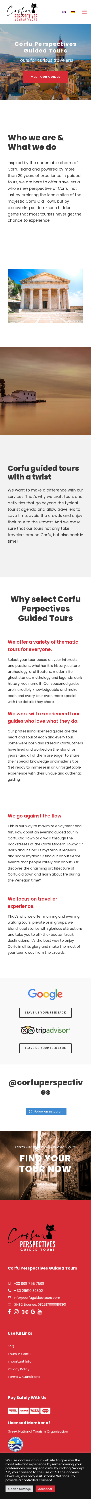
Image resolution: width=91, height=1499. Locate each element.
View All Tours (45, 1183)
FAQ (11, 1346)
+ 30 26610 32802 (28, 1290)
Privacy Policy (18, 1369)
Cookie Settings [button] (19, 1489)
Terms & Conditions (24, 1376)
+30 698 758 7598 (29, 1283)
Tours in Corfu (19, 1353)
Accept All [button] (45, 1489)
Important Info (20, 1361)
